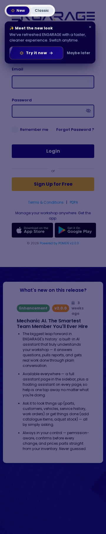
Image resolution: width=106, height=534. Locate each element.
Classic (42, 10)
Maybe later (78, 52)
